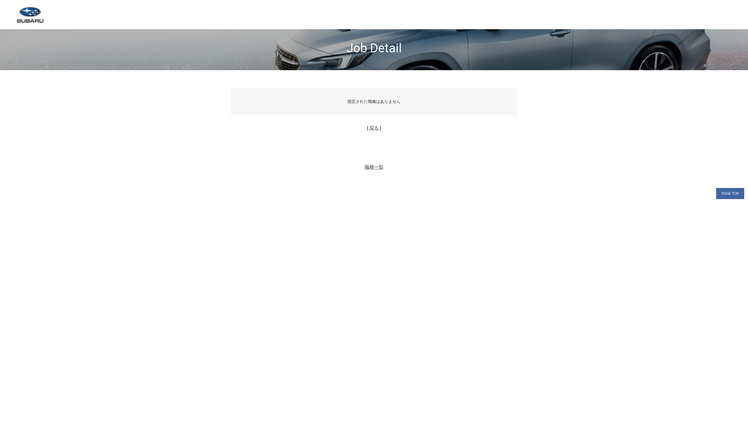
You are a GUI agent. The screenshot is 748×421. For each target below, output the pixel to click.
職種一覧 (374, 167)
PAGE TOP (730, 193)
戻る (374, 127)
